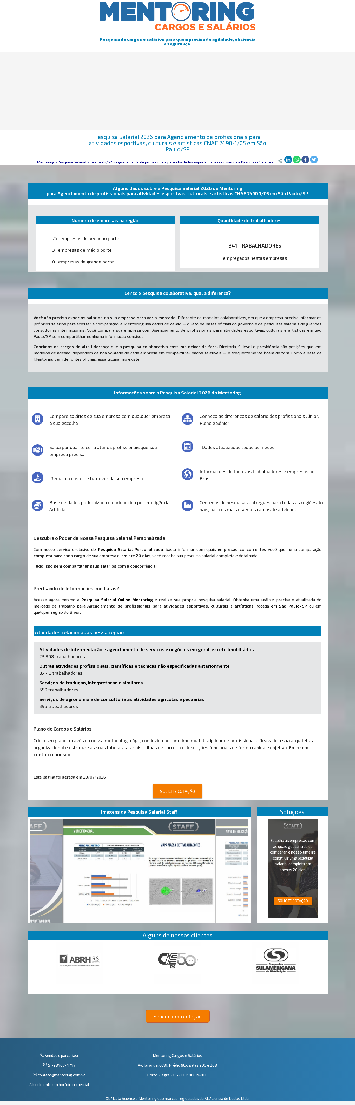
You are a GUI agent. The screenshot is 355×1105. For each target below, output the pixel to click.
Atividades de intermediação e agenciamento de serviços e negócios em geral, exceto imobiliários (146, 649)
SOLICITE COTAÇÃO (177, 791)
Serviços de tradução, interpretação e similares (91, 682)
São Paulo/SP (101, 162)
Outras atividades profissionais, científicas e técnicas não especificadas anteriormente (134, 666)
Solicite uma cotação (178, 1016)
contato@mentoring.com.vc (61, 1075)
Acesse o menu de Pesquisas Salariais (242, 162)
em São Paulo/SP (289, 605)
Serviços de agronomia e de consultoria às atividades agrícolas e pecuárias (121, 699)
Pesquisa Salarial (72, 162)
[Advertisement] (177, 90)
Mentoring (45, 162)
